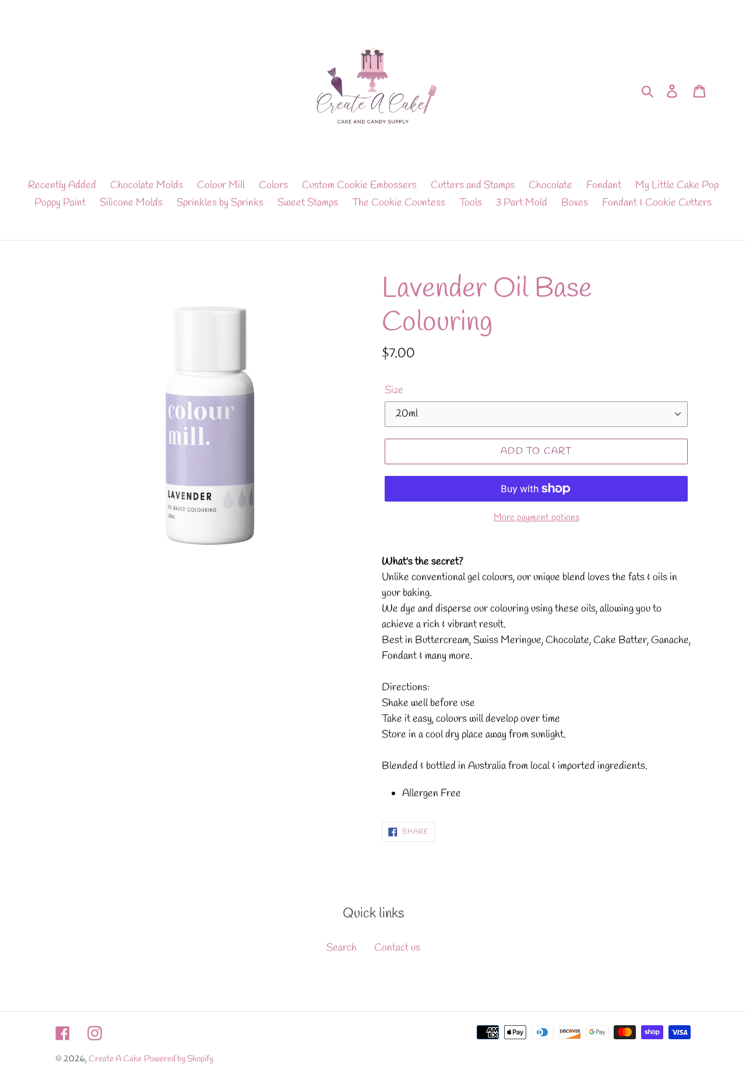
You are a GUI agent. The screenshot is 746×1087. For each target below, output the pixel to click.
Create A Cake (115, 1059)
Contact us (397, 948)
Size (394, 390)
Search (341, 948)
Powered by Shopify (178, 1059)
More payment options (536, 517)
